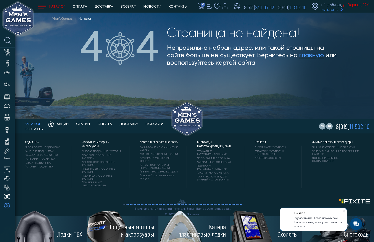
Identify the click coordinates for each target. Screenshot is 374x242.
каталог (33, 124)
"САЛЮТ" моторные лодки (159, 154)
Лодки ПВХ (32, 142)
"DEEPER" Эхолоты (268, 158)
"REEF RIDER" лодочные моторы (98, 170)
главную (311, 55)
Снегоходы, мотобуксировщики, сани (214, 144)
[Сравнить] (209, 8)
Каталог (56, 6)
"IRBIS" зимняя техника (213, 158)
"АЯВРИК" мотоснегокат (214, 162)
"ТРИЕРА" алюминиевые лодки (157, 177)
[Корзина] (201, 8)
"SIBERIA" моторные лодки (159, 172)
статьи (83, 124)
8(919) (292, 7)
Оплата (80, 6)
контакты (34, 129)
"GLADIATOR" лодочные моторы (98, 163)
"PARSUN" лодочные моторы (96, 156)
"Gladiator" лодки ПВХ (41, 155)
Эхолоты (260, 142)
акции (62, 124)
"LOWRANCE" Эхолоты (270, 147)
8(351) (259, 7)
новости (155, 124)
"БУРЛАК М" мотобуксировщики (212, 167)
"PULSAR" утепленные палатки (333, 147)
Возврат (128, 6)
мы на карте (329, 9)
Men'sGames (62, 18)
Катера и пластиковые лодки (159, 142)
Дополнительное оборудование (325, 159)
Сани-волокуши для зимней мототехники (213, 178)
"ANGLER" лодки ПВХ (39, 151)
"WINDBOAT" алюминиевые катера (159, 149)
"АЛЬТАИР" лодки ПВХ (40, 159)
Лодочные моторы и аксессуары (95, 144)
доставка (128, 124)
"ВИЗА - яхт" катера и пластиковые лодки (155, 166)
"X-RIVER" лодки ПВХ (39, 167)
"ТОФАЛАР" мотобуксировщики (212, 153)
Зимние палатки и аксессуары (332, 142)
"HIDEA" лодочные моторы (101, 151)
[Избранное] (217, 8)
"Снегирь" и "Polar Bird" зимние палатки (335, 153)
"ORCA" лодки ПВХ (38, 163)
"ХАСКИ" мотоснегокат (213, 173)
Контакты (178, 6)
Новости (152, 6)
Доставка (104, 6)
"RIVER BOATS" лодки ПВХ (42, 147)
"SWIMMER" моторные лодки (155, 159)
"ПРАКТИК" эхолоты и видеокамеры (270, 153)
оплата (104, 124)
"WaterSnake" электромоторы (94, 184)
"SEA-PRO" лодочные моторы (97, 177)
